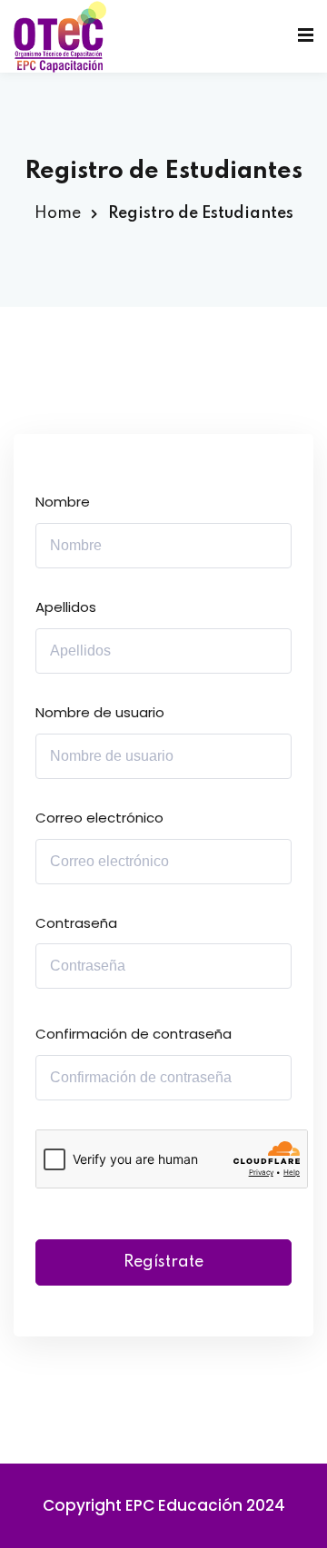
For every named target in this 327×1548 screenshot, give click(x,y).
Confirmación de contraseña (133, 1033)
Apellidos (65, 606)
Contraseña (76, 922)
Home (58, 213)
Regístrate (163, 1262)
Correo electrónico (99, 817)
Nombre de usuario (99, 712)
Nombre (62, 501)
